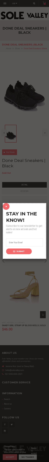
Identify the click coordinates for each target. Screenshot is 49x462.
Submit (20, 251)
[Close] (6, 206)
